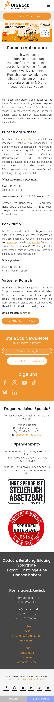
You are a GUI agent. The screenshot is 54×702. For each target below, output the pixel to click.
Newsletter (13, 699)
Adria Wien (26, 139)
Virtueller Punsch (22, 321)
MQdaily (11, 242)
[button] (48, 5)
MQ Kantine (34, 242)
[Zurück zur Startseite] (16, 5)
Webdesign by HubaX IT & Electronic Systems (27, 679)
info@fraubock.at (27, 609)
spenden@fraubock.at (29, 434)
